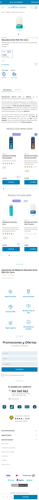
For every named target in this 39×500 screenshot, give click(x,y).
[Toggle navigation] (3, 7)
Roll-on (22, 12)
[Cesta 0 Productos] (36, 7)
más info (4, 46)
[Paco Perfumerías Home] (17, 7)
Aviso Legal (5, 443)
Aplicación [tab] (18, 90)
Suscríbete (19, 369)
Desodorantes (15, 12)
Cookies (4, 460)
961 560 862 (20, 391)
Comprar (25, 497)
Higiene (8, 12)
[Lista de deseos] (18, 177)
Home (3, 12)
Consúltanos (15, 398)
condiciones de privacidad (17, 375)
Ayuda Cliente (6, 435)
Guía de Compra (7, 440)
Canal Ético (5, 456)
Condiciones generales (8, 448)
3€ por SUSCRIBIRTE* (15, 2)
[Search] (32, 7)
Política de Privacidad (8, 452)
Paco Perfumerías (8, 431)
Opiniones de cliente (21, 421)
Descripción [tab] (7, 90)
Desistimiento (6, 464)
